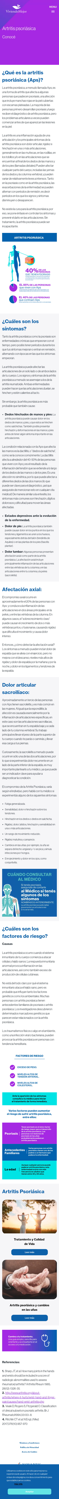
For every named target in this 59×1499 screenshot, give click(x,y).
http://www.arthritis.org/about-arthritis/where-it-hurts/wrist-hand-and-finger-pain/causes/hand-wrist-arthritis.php (28, 1397)
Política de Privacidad (29, 1447)
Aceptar (29, 1491)
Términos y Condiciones (29, 1443)
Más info (18, 1483)
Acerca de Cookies (29, 1452)
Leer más (29, 1252)
